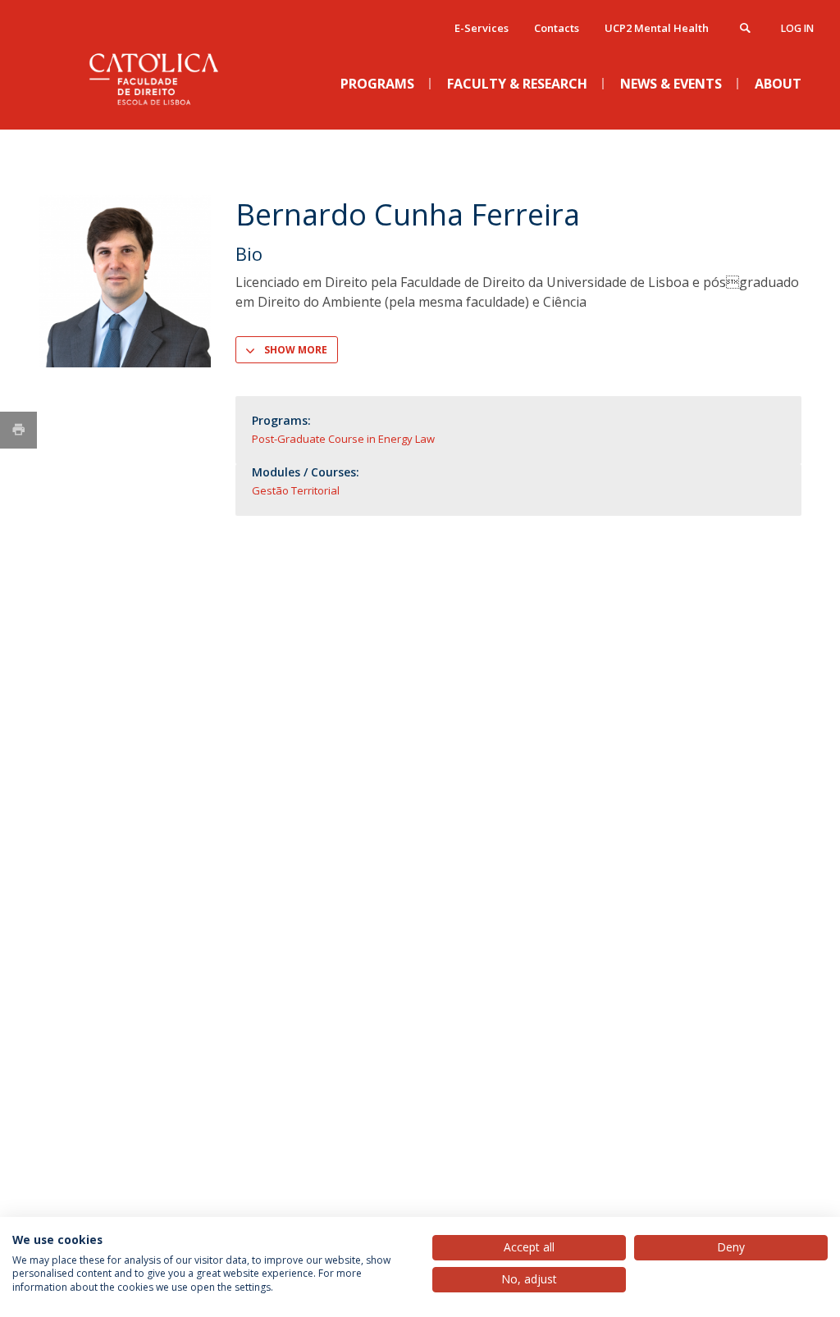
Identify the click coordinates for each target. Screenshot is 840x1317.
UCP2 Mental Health (657, 28)
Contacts (556, 28)
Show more (295, 350)
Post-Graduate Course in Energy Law (343, 438)
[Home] (162, 116)
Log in (797, 28)
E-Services (481, 28)
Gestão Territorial (296, 490)
